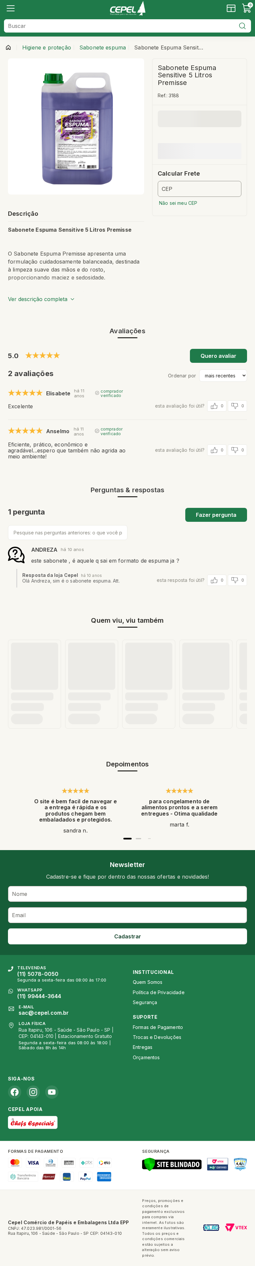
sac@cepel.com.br (44, 1013)
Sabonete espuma (102, 47)
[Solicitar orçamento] (231, 8)
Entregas (142, 1047)
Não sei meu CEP (178, 203)
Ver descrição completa (37, 299)
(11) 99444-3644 (39, 996)
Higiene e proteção (46, 47)
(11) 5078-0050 (37, 974)
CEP (167, 189)
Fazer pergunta (216, 515)
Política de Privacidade (159, 992)
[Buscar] (242, 26)
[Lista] (11, 8)
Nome (20, 894)
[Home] (127, 8)
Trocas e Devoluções (157, 1037)
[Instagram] (33, 1092)
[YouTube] (51, 1092)
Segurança (145, 1002)
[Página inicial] (8, 47)
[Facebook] (14, 1092)
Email (19, 915)
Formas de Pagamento (158, 1027)
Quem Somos (148, 982)
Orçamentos (146, 1057)
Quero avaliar (218, 356)
